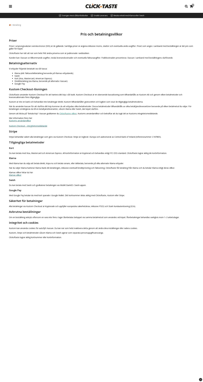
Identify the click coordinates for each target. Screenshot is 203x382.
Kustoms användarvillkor (20, 120)
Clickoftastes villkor (68, 113)
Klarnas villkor (15, 175)
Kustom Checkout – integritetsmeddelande (28, 126)
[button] (192, 6)
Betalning (17, 25)
